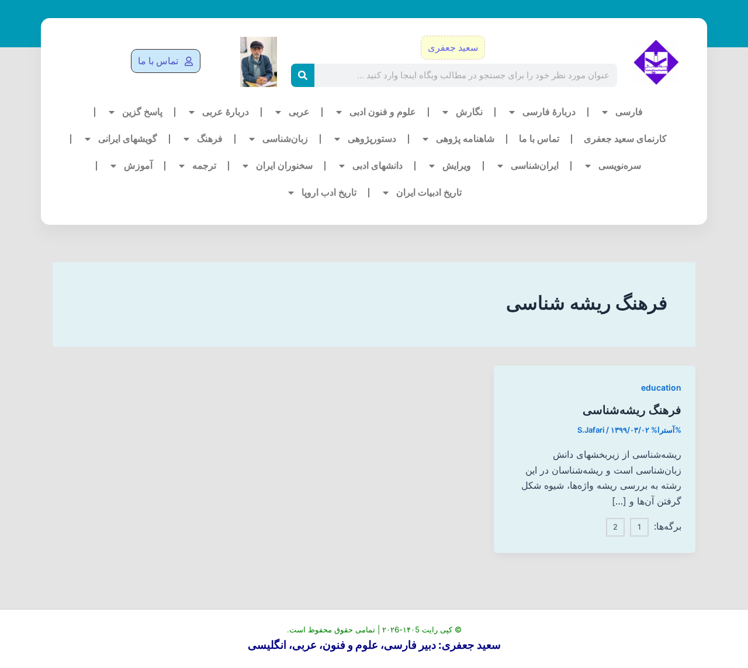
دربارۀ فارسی (549, 111)
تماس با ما (539, 138)
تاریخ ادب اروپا (329, 192)
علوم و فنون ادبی (382, 111)
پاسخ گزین (142, 111)
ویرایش (456, 165)
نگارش (469, 111)
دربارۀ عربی (225, 111)
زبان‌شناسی (285, 138)
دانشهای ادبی (377, 165)
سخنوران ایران (284, 165)
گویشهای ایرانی (127, 138)
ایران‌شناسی (535, 165)
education (661, 387)
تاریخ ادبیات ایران (429, 192)
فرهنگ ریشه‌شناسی (632, 410)
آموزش (138, 165)
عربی (299, 111)
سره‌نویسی (619, 165)
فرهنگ (210, 138)
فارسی (629, 111)
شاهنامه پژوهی (465, 138)
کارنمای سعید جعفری (625, 138)
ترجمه (204, 165)
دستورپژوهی (372, 138)
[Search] (302, 75)
